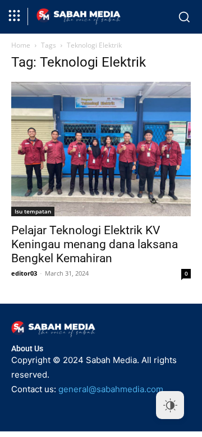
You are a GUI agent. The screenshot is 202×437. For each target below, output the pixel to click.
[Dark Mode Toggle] (170, 405)
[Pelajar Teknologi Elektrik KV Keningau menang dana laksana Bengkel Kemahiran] (101, 149)
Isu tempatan (33, 211)
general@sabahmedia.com (110, 389)
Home (20, 45)
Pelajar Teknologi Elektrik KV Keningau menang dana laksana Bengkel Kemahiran (94, 244)
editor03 (24, 273)
